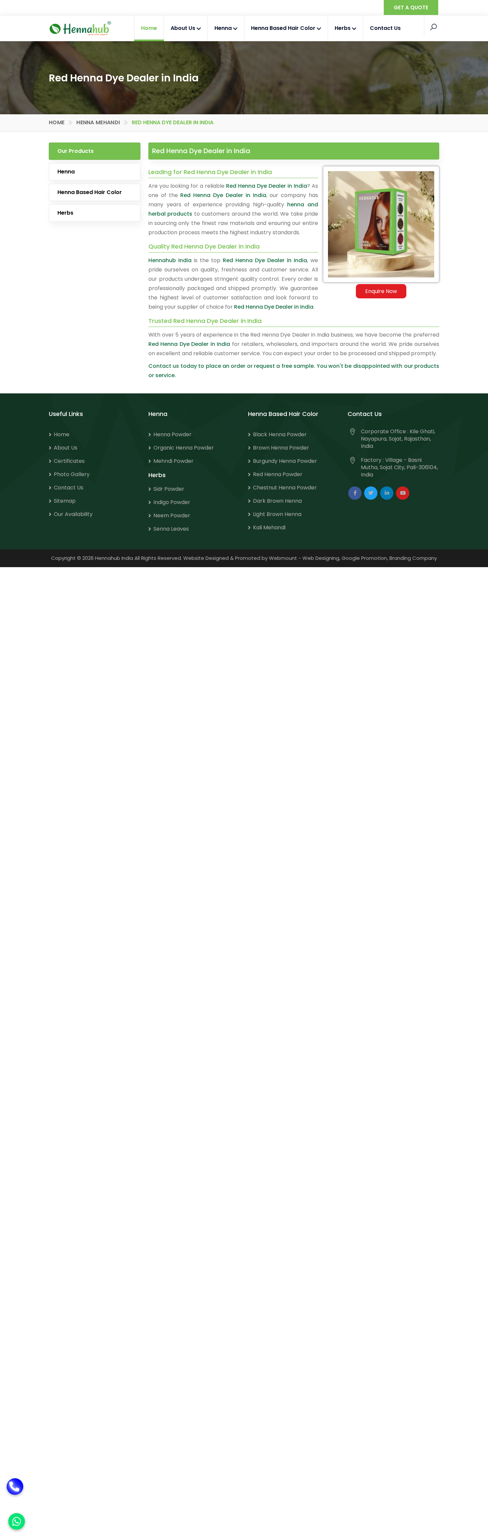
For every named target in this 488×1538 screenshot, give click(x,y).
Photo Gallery (72, 474)
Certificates (69, 461)
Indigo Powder (171, 502)
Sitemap (65, 501)
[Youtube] (402, 493)
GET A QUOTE (411, 7)
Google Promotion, (365, 558)
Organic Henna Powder (183, 448)
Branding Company (413, 558)
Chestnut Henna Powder (285, 487)
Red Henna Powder (277, 474)
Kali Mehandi (269, 527)
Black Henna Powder (280, 434)
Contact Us (385, 28)
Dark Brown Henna (277, 501)
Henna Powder (172, 434)
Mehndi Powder (173, 461)
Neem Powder (171, 515)
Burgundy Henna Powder (285, 461)
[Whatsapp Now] (16, 1521)
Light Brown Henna (277, 514)
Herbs (343, 28)
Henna (223, 28)
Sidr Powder (168, 489)
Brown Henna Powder (281, 448)
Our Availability (73, 514)
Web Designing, (321, 558)
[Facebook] (355, 493)
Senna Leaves (171, 529)
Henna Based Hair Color (284, 28)
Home (149, 28)
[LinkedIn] (386, 493)
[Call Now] (15, 1495)
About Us (184, 28)
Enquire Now (381, 291)
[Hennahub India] (80, 29)
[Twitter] (370, 493)
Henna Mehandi (98, 122)
